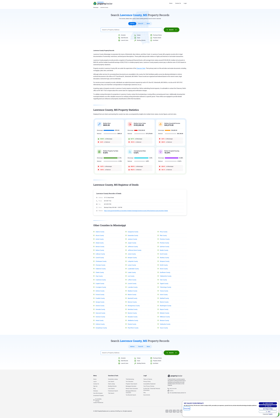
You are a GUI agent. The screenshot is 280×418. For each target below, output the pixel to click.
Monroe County (132, 302)
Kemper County (132, 257)
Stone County (164, 268)
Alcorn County (100, 235)
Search (171, 30)
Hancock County (100, 313)
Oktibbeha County (133, 320)
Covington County (101, 287)
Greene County (100, 305)
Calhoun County (100, 254)
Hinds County (99, 320)
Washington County (165, 305)
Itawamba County (133, 235)
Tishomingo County (165, 287)
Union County (164, 294)
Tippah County (164, 283)
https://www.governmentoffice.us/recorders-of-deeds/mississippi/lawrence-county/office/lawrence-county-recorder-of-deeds (136, 210)
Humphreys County (101, 328)
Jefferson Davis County (134, 250)
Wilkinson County (165, 317)
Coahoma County (101, 280)
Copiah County (100, 283)
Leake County (132, 272)
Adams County (100, 232)
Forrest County (100, 294)
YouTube (177, 411)
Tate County (163, 280)
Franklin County (100, 298)
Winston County (164, 320)
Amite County (100, 239)
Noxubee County (132, 317)
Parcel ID (140, 23)
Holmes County (100, 324)
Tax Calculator (129, 381)
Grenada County (100, 309)
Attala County (100, 243)
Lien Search (111, 381)
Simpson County (164, 261)
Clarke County (100, 272)
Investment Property (98, 395)
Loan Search (111, 388)
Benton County (100, 246)
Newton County (132, 313)
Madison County (132, 291)
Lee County (131, 276)
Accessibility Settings (98, 399)
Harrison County (100, 317)
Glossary (95, 391)
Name (148, 23)
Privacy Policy (147, 381)
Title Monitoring (130, 379)
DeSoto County (100, 291)
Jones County (132, 254)
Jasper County (132, 243)
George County (100, 302)
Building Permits (112, 386)
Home (170, 3)
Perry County (163, 232)
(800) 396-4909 (173, 388)
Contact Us (178, 3)
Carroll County (100, 257)
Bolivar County (100, 250)
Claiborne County (101, 268)
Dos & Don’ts (146, 395)
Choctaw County (100, 265)
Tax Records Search (131, 395)
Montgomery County (134, 305)
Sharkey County (164, 257)
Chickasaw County (101, 261)
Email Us (171, 390)
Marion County (132, 294)
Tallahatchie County (165, 276)
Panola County (132, 324)
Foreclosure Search (113, 391)
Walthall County (164, 298)
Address (132, 23)
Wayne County (164, 309)
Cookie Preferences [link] (98, 402)
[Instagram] (170, 411)
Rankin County (164, 250)
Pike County (163, 235)
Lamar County (132, 265)
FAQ (144, 392)
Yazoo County (164, 328)
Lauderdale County (133, 268)
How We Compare (98, 393)
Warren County (164, 302)
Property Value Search (131, 384)
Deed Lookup (111, 384)
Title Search (111, 393)
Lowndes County (133, 287)
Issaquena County (133, 232)
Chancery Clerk (140, 68)
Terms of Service (147, 379)
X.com (174, 411)
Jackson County (132, 239)
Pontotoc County (165, 239)
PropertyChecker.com (102, 3)
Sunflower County (165, 272)
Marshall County (132, 298)
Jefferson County (133, 246)
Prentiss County (164, 243)
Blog (94, 388)
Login (185, 3)
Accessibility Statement (149, 384)
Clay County (99, 276)
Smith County (164, 265)
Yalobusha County (165, 324)
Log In (95, 381)
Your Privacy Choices (148, 386)
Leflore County (132, 280)
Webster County (164, 313)
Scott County (163, 254)
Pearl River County (133, 328)
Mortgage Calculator (131, 386)
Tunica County (164, 291)
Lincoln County (132, 283)
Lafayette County (133, 261)
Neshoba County (132, 309)
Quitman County (164, 246)
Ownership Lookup (113, 379)
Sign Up (95, 386)
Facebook (167, 411)
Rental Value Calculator (132, 388)
